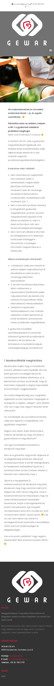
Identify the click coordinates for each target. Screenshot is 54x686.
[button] (50, 50)
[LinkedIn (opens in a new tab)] (25, 7)
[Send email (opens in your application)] (28, 7)
